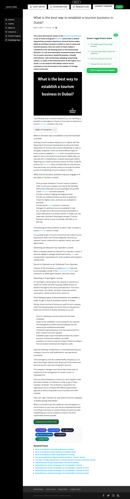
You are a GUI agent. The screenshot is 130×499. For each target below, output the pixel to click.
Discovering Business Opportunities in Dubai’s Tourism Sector (60, 457)
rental (50, 205)
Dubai (56, 153)
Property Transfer (103, 6)
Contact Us (12, 32)
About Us (11, 28)
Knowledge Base (14, 40)
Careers (11, 24)
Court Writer (39, 7)
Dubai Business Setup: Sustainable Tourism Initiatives (57, 462)
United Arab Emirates (72, 36)
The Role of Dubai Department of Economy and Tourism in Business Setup (65, 460)
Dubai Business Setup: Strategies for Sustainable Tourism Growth (62, 468)
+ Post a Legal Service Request (102, 70)
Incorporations (60, 7)
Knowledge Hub (49, 28)
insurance (45, 191)
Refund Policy (38, 489)
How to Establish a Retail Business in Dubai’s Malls (55, 452)
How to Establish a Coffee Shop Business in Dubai (55, 454)
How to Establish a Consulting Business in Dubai (54, 449)
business (58, 38)
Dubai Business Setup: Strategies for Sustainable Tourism (58, 465)
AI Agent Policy (75, 489)
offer (67, 268)
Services (11, 20)
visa (73, 254)
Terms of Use (50, 489)
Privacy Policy (63, 489)
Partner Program (14, 36)
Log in (119, 7)
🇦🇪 (56, 28)
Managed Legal (82, 7)
